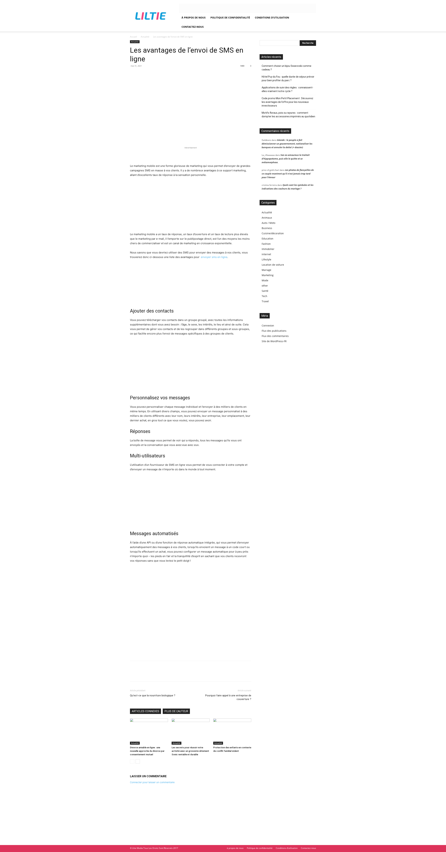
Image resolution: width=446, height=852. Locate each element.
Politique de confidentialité (230, 17)
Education (267, 238)
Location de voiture (273, 264)
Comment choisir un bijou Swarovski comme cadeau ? (286, 67)
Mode (265, 280)
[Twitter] (190, 8)
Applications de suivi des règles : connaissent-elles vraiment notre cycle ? (287, 89)
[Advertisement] (190, 155)
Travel (265, 301)
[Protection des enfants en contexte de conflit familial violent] (232, 731)
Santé (265, 290)
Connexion (268, 325)
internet (266, 254)
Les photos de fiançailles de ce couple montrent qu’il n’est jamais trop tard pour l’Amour (288, 173)
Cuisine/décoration (273, 233)
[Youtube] (207, 8)
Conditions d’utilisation (272, 17)
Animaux (267, 217)
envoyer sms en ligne (213, 257)
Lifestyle (266, 259)
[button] (312, 17)
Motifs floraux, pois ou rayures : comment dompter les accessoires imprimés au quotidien (288, 114)
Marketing (268, 275)
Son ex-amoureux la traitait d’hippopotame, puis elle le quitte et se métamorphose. (286, 158)
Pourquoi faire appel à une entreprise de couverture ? (228, 697)
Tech (264, 296)
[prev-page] (132, 761)
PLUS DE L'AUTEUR (176, 711)
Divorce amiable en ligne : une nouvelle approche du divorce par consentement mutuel (147, 751)
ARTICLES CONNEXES (145, 711)
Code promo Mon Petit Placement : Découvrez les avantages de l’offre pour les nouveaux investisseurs (287, 102)
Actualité (145, 36)
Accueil (133, 36)
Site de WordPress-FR (274, 341)
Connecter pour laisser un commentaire (152, 782)
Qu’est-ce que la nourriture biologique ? (152, 695)
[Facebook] (184, 8)
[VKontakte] (201, 8)
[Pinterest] (149, 674)
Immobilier (268, 249)
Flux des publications (274, 330)
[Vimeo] (195, 8)
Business (267, 228)
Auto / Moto (268, 223)
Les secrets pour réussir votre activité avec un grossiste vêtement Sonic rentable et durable (190, 751)
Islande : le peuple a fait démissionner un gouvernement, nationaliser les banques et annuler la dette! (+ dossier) (287, 143)
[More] (165, 674)
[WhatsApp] (157, 674)
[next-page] (138, 761)
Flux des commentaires (275, 336)
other (265, 285)
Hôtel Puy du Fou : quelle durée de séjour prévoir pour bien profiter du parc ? (288, 78)
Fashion (266, 243)
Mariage (266, 270)
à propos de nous (194, 17)
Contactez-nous (193, 26)
